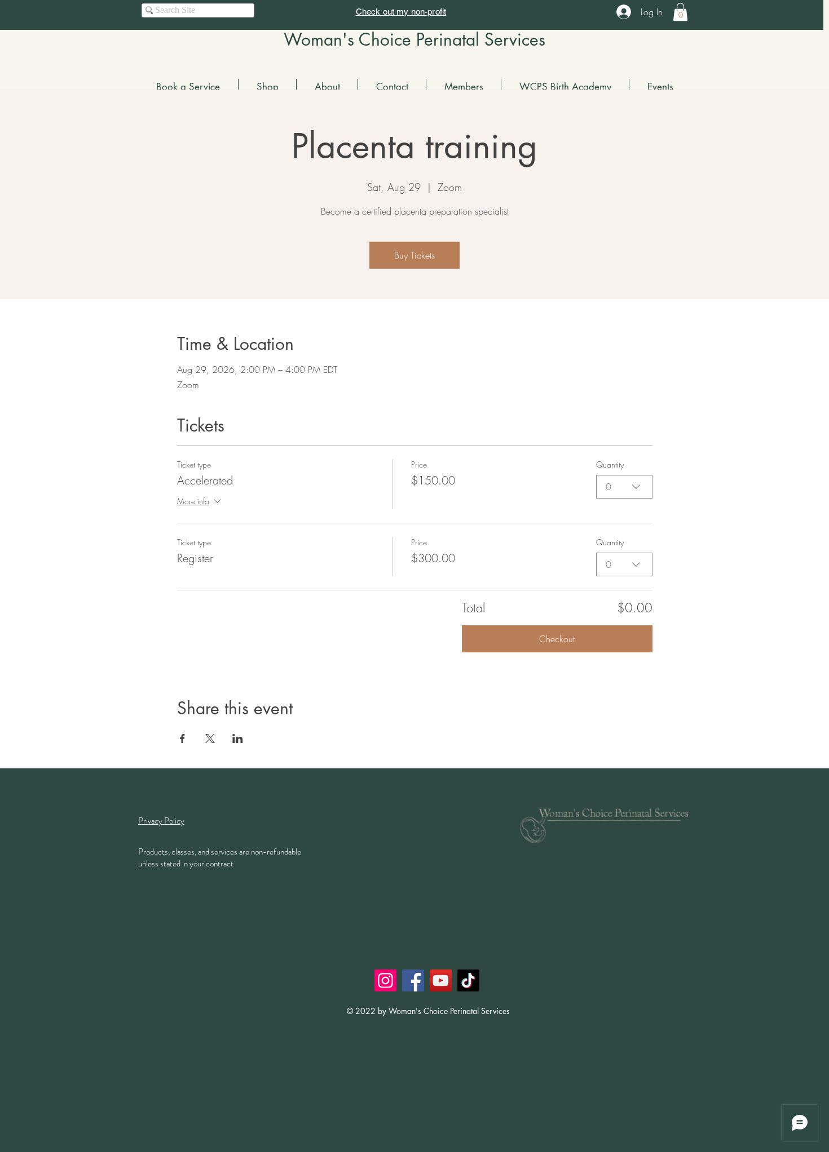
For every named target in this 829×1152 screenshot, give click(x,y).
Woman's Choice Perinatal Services (414, 39)
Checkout (557, 639)
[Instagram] (385, 980)
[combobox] (624, 487)
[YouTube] (441, 980)
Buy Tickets (414, 255)
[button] (680, 12)
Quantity (610, 464)
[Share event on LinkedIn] (237, 738)
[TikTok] (468, 980)
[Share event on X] (210, 738)
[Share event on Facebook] (182, 738)
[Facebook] (413, 980)
